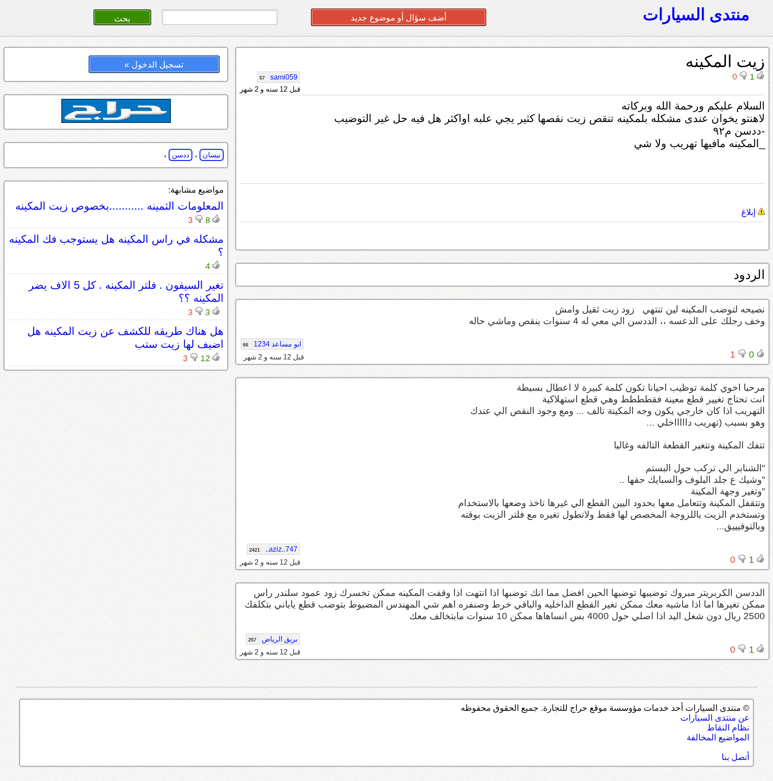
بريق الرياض (272, 639)
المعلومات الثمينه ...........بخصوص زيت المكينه (119, 206)
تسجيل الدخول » (153, 64)
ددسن (180, 155)
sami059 (278, 77)
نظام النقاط (728, 727)
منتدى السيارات (696, 14)
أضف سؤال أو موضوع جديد (398, 17)
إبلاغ (749, 212)
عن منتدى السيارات (714, 717)
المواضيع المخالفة (718, 737)
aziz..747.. (273, 549)
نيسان (212, 155)
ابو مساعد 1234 (272, 344)
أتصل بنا (735, 757)
